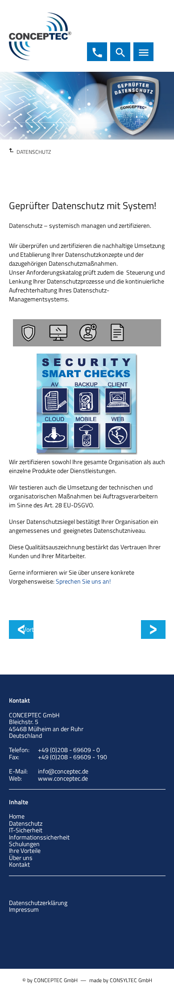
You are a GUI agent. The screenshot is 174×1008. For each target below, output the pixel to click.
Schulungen (24, 843)
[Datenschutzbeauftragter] (87, 332)
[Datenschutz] (27, 332)
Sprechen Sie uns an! (83, 581)
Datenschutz (25, 823)
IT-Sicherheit (25, 830)
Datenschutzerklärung (38, 902)
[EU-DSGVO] (57, 332)
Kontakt (19, 864)
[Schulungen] (116, 332)
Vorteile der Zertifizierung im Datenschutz (149, 629)
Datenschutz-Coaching (46, 629)
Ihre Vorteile (25, 850)
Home (17, 816)
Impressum (24, 909)
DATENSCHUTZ (34, 152)
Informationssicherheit (39, 837)
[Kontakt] (146, 332)
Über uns (21, 857)
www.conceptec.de (63, 778)
